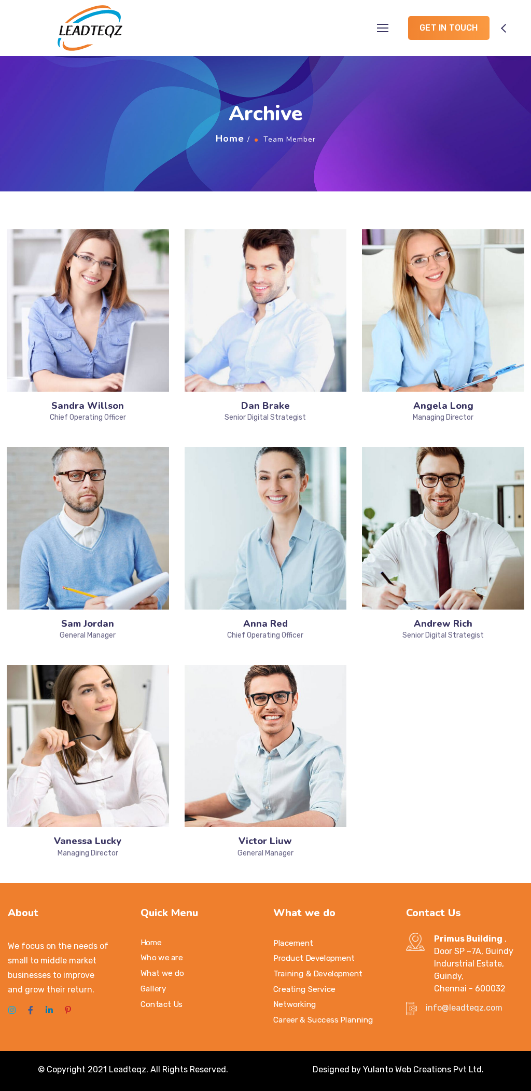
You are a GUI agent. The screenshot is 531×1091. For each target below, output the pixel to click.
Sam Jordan (87, 623)
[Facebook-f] (30, 1010)
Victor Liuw (265, 841)
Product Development (314, 958)
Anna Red (265, 623)
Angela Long (443, 405)
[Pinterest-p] (68, 1010)
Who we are (162, 957)
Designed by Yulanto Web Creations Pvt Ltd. (398, 1069)
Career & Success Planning (323, 1019)
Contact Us (162, 1004)
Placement (293, 942)
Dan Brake (265, 405)
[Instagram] (12, 1010)
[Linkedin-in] (49, 1010)
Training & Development (317, 973)
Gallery (153, 988)
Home (230, 138)
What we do (162, 972)
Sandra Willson (87, 405)
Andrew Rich (443, 623)
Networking (294, 1004)
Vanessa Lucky (87, 841)
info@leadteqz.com (464, 1008)
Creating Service (304, 988)
